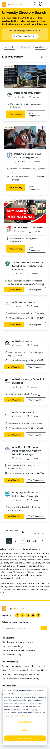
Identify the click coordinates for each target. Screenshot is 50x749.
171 (28, 541)
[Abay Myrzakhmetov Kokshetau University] (7, 493)
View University (15, 114)
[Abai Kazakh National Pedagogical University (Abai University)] (7, 448)
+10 (20, 241)
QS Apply (31, 572)
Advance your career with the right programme (24, 666)
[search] (35, 4)
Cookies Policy (25, 716)
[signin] (40, 3)
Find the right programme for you (17, 642)
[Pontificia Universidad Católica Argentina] (9, 155)
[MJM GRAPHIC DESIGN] (9, 228)
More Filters (40, 47)
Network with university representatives (20, 674)
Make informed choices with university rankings (24, 670)
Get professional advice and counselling (20, 678)
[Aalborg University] (7, 303)
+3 (11, 172)
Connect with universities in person (18, 650)
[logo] (12, 3)
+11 (20, 468)
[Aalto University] (7, 342)
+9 (20, 510)
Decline (25, 730)
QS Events (17, 572)
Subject (24, 47)
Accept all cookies (25, 738)
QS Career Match (8, 583)
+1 (43, 284)
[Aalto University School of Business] (7, 380)
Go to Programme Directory (24, 36)
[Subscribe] (44, 628)
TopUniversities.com (9, 553)
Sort (42, 57)
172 (35, 541)
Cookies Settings (25, 721)
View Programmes (34, 114)
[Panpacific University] (9, 94)
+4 (41, 423)
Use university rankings (12, 646)
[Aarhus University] (7, 413)
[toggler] (46, 3)
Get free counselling (11, 654)
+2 (44, 313)
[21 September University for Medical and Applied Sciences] (7, 263)
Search (8, 47)
